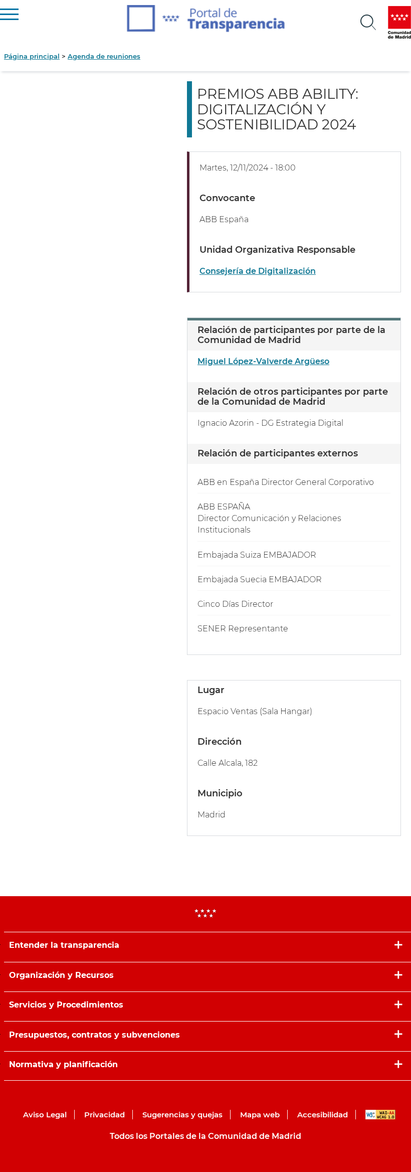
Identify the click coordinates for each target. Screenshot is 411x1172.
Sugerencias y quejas (182, 1114)
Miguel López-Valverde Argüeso (263, 361)
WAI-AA (380, 1114)
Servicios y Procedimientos (66, 1005)
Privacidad (104, 1114)
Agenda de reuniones (104, 56)
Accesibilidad (322, 1114)
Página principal (32, 56)
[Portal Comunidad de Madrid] (399, 22)
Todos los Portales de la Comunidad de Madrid (205, 1136)
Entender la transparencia (64, 945)
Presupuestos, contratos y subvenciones (94, 1035)
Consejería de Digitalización (257, 271)
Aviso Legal (45, 1114)
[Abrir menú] (368, 23)
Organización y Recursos (61, 975)
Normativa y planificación (63, 1064)
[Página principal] (206, 18)
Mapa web (260, 1114)
